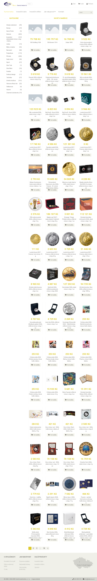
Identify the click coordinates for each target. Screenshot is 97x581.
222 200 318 (77, 579)
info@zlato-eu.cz (89, 579)
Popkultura (14, 53)
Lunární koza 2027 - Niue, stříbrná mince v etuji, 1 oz (86, 114)
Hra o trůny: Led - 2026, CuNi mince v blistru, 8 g (52, 429)
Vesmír (14, 89)
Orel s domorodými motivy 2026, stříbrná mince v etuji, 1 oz (86, 44)
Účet (74, 4)
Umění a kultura (14, 80)
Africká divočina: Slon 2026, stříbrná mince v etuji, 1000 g (86, 289)
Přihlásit (90, 4)
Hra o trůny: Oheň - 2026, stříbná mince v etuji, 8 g (35, 464)
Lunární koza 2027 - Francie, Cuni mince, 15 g (35, 254)
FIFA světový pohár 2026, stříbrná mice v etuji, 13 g (35, 219)
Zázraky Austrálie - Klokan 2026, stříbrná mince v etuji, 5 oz (86, 394)
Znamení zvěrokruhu (14, 92)
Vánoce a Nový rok (14, 83)
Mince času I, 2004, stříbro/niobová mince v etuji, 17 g (69, 499)
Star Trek (14, 65)
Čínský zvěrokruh (14, 25)
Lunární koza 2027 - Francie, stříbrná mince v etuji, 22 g (52, 254)
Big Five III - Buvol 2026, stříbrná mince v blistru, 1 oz (69, 114)
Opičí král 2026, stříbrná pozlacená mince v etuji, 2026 (52, 289)
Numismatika (8, 12)
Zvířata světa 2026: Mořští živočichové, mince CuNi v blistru (86, 324)
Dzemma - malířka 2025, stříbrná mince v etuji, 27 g (35, 499)
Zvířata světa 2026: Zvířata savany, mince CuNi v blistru (35, 359)
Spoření (37, 567)
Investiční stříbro (35, 12)
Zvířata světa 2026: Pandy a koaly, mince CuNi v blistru (52, 359)
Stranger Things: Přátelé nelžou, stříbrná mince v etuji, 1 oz (69, 219)
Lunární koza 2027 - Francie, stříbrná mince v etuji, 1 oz (69, 254)
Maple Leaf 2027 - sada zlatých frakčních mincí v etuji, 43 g (52, 219)
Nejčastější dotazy (24, 564)
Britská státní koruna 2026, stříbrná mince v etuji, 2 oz (35, 289)
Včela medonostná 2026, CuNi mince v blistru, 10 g (35, 429)
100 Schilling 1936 (35, 42)
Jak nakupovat (49, 12)
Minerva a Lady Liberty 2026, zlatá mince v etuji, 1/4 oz (69, 184)
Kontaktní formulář (9, 561)
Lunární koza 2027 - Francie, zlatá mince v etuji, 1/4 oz (86, 254)
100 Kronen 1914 (52, 42)
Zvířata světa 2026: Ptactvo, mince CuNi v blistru (86, 359)
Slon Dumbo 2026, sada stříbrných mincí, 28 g (52, 534)
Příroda (14, 56)
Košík (82, 4)
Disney (14, 28)
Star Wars (14, 68)
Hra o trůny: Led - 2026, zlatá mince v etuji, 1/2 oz (52, 464)
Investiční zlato (21, 12)
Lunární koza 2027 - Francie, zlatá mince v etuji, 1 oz (86, 149)
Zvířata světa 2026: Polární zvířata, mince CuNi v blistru (35, 394)
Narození (14, 50)
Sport (14, 62)
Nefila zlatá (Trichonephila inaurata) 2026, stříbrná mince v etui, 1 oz (35, 535)
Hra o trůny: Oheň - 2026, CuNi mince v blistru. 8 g (69, 429)
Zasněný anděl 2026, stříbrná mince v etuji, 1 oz (52, 149)
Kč (29, 4)
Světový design (14, 74)
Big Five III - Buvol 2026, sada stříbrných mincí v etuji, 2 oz (52, 114)
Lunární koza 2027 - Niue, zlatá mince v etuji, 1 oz (69, 149)
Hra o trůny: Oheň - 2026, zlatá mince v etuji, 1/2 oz (69, 464)
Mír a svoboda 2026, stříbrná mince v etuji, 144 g (86, 79)
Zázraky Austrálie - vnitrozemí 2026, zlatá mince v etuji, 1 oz (86, 219)
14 (44, 548)
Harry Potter (14, 31)
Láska (14, 44)
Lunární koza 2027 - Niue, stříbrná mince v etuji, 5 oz (35, 149)
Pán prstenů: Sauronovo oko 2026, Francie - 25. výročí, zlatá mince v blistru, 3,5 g (52, 186)
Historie (14, 34)
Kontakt (61, 12)
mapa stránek (36, 579)
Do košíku (36, 50)
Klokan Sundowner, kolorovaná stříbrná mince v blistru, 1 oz (35, 184)
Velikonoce (14, 86)
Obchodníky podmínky (23, 568)
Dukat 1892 (69, 42)
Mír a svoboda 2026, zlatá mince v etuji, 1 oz (35, 114)
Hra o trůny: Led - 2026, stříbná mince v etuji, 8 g (86, 429)
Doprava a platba (24, 561)
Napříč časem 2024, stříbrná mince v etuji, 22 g (52, 499)
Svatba (14, 71)
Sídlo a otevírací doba (8, 565)
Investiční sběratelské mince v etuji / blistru (14, 39)
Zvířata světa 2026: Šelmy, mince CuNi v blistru (69, 359)
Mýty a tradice (14, 47)
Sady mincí (14, 59)
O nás (5, 569)
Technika (14, 77)
